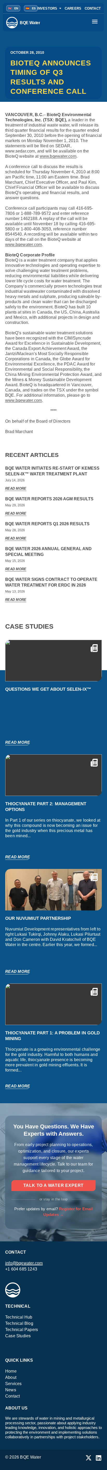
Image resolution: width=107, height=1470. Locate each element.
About (10, 1377)
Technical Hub (18, 1317)
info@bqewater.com (24, 1263)
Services (13, 1383)
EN (13, 8)
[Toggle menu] (95, 22)
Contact (12, 1396)
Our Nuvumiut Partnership (38, 918)
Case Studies (18, 1336)
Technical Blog (19, 1323)
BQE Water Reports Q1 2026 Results (47, 524)
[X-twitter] (88, 1458)
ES (31, 8)
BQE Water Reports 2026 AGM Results (49, 499)
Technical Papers (21, 1329)
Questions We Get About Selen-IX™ (48, 689)
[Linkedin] (99, 1458)
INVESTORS (47, 8)
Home (11, 1371)
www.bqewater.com (58, 156)
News (10, 1390)
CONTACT (93, 8)
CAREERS (73, 8)
